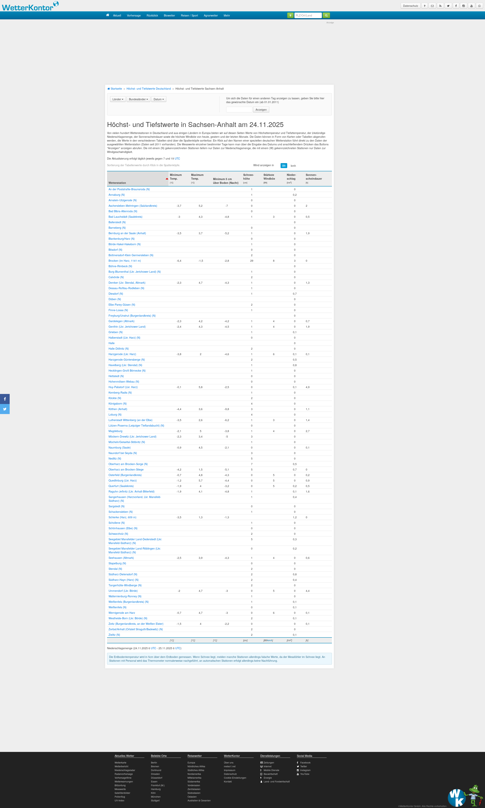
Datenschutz (410, 6)
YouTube (304, 773)
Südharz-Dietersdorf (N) (123, 574)
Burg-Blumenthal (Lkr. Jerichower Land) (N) (135, 271)
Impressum (229, 770)
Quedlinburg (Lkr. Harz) (123, 480)
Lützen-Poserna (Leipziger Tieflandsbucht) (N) (136, 425)
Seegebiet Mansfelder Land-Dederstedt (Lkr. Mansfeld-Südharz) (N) (135, 541)
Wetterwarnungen (124, 781)
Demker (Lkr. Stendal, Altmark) (127, 282)
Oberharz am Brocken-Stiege (126, 469)
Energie (268, 777)
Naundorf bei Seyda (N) (123, 453)
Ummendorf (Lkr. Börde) (123, 591)
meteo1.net (229, 766)
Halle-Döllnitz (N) (119, 348)
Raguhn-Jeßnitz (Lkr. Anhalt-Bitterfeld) (132, 491)
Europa (191, 762)
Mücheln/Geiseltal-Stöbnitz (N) (127, 442)
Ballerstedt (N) (117, 222)
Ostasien (192, 796)
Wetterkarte (120, 762)
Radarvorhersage (124, 773)
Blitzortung (120, 785)
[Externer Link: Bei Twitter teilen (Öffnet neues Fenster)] (5, 409)
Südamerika (194, 781)
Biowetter (169, 15)
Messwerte (120, 789)
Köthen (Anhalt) (118, 409)
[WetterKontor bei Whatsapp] (479, 6)
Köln (153, 792)
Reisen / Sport (189, 15)
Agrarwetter (211, 15)
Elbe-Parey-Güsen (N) (122, 304)
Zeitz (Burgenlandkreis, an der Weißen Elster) (136, 624)
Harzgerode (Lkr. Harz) (122, 354)
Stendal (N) (115, 569)
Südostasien (194, 792)
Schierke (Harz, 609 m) (122, 517)
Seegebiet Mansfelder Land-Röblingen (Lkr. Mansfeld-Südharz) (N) (135, 550)
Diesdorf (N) (116, 293)
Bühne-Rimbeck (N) (120, 266)
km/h (269, 640)
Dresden (155, 773)
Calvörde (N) (116, 277)
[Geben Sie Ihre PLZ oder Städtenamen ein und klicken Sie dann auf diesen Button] (326, 15)
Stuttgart (155, 800)
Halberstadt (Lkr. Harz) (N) (124, 337)
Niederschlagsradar (125, 770)
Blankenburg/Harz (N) (122, 238)
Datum (158, 99)
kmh (293, 166)
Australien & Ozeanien (199, 800)
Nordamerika (194, 773)
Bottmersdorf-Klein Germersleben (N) (131, 255)
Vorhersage (134, 15)
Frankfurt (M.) (158, 785)
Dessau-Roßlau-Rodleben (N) (126, 288)
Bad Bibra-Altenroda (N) (123, 211)
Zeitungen (269, 762)
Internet (267, 766)
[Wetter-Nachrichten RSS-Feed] (440, 6)
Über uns (228, 762)
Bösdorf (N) (115, 249)
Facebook (305, 762)
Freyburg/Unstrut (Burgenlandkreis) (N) (132, 315)
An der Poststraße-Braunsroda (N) (129, 189)
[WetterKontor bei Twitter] (448, 6)
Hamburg (156, 789)
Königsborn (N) (118, 403)
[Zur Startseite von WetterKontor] (107, 15)
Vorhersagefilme (123, 777)
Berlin (154, 762)
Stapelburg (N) (117, 563)
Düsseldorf (156, 777)
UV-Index (119, 800)
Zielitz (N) (114, 635)
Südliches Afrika (196, 770)
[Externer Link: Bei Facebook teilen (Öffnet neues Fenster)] (5, 399)
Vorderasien (194, 785)
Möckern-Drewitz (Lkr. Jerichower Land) (132, 436)
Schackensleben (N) (121, 512)
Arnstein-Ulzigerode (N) (123, 200)
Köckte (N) (115, 398)
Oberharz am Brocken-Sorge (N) (128, 464)
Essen (154, 781)
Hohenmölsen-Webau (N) (124, 381)
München (156, 796)
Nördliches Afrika (196, 766)
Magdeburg (115, 431)
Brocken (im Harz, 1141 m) (125, 260)
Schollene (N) (117, 523)
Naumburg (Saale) (120, 447)
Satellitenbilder (122, 792)
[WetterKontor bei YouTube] (471, 6)
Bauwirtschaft (271, 773)
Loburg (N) (115, 414)
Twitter (303, 766)
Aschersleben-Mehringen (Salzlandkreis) (133, 205)
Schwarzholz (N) (118, 534)
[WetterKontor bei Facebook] (456, 6)
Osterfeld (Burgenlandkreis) (125, 475)
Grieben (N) (116, 332)
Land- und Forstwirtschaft (277, 781)
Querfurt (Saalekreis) (121, 486)
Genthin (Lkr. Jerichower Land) (127, 326)
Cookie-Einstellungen (235, 777)
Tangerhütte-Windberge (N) (125, 585)
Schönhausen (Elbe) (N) (123, 528)
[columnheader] (137, 178)
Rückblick (152, 15)
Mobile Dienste (271, 770)
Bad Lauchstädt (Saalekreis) (125, 216)
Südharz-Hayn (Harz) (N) (124, 580)
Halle (112, 343)
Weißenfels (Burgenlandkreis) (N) (129, 602)
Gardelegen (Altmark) (122, 321)
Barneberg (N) (117, 227)
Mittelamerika (194, 777)
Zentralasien (194, 789)
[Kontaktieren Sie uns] (432, 6)
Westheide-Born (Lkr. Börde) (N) (128, 618)
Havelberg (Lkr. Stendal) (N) (125, 365)
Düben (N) (115, 299)
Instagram (305, 770)
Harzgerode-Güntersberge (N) (127, 359)
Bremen (155, 766)
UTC (177, 158)
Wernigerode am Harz (122, 613)
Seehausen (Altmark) (121, 558)
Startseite (116, 88)
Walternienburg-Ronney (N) (125, 596)
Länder (117, 99)
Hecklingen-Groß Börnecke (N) (127, 370)
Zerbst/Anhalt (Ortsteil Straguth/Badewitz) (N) (136, 629)
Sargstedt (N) (117, 506)
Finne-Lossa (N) (118, 310)
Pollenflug (120, 796)
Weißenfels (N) (118, 607)
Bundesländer (137, 99)
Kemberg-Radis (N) (120, 392)
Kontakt (228, 781)
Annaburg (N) (117, 195)
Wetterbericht (121, 766)
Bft (284, 166)
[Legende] (424, 6)
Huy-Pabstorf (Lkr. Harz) (123, 387)
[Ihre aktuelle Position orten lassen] (290, 15)
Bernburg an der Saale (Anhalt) (127, 233)
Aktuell (117, 15)
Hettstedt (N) (116, 376)
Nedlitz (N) (115, 458)
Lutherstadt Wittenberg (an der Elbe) (131, 420)
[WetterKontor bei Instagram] (463, 6)
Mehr (227, 15)
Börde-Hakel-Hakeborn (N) (125, 244)
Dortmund (156, 770)
